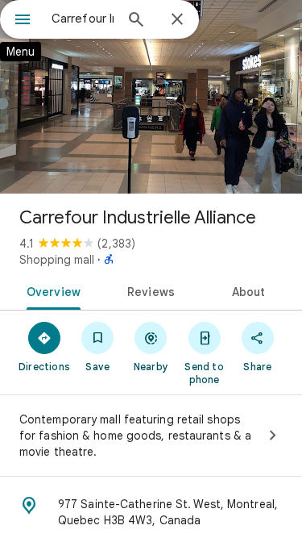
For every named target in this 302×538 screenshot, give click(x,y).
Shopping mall (56, 259)
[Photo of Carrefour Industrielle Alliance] (151, 97)
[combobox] (83, 18)
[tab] (50, 290)
